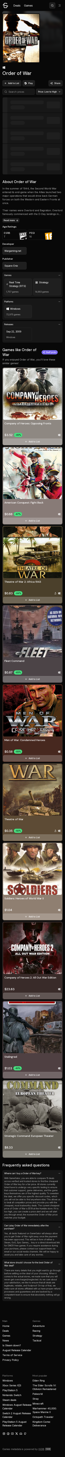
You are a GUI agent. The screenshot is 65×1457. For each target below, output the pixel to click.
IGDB (41, 1449)
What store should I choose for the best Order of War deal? (28, 1264)
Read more (9, 220)
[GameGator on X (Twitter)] (16, 1433)
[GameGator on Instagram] (3, 1433)
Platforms (8, 301)
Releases (8, 324)
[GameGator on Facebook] (8, 1433)
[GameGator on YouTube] (12, 1433)
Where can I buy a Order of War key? (22, 1173)
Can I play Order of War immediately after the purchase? (26, 1227)
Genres (7, 275)
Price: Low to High (47, 91)
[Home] (5, 5)
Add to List (13, 83)
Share (57, 83)
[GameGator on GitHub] (25, 1433)
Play (30, 83)
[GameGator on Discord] (20, 1433)
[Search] (52, 5)
